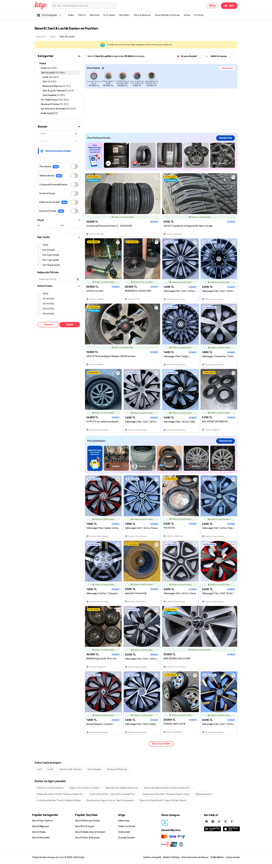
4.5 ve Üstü (48, 313)
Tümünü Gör (227, 68)
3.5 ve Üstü (48, 303)
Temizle (48, 324)
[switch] (74, 166)
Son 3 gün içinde (50, 255)
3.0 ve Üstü (48, 298)
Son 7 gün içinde (50, 260)
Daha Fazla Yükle (161, 743)
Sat (231, 5)
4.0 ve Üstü (48, 308)
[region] (161, 79)
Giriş (212, 5)
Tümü (45, 245)
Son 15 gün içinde (51, 265)
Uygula (70, 324)
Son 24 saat (48, 250)
